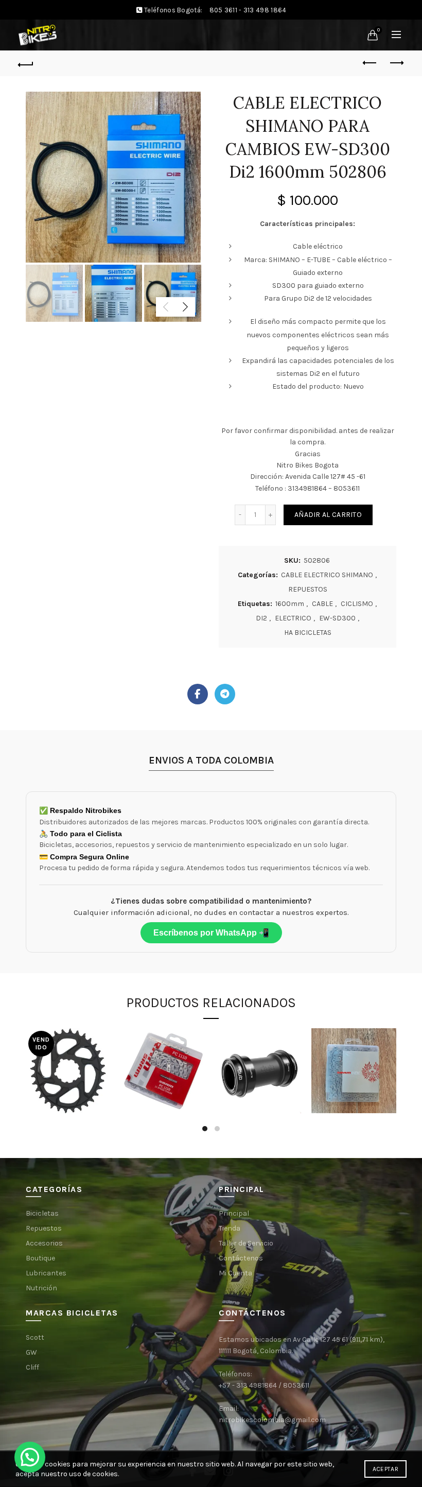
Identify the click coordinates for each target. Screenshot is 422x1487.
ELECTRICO (293, 618)
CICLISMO (357, 603)
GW (31, 1352)
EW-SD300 (337, 618)
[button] (29, 1457)
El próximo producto (396, 63)
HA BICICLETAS (307, 632)
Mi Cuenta (235, 1273)
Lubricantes (46, 1273)
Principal (234, 1213)
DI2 (261, 618)
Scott (35, 1337)
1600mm (289, 603)
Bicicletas (42, 1213)
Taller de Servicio (246, 1243)
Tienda (229, 1228)
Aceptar (385, 1469)
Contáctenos (241, 1258)
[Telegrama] (225, 694)
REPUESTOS (307, 589)
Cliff (32, 1367)
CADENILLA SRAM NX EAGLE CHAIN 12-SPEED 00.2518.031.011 (354, 1048)
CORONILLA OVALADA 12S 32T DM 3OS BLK (68, 1052)
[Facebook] (197, 694)
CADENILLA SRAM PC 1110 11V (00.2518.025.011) (166, 1047)
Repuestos (44, 1228)
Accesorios (44, 1243)
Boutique (40, 1258)
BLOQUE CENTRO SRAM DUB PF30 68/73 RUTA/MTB (258, 1047)
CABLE (322, 603)
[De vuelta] (26, 63)
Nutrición (41, 1288)
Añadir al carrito (328, 514)
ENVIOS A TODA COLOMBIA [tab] (211, 760)
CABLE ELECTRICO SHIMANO (327, 574)
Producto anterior (370, 63)
